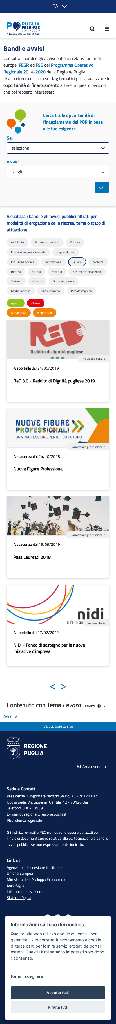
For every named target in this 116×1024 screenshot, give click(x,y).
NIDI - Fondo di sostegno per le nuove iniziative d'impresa (49, 648)
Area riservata (94, 767)
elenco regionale (28, 820)
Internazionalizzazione (25, 891)
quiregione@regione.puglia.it (42, 814)
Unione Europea (20, 873)
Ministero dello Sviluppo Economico (36, 879)
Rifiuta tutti (58, 1007)
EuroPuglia (15, 885)
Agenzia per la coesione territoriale (35, 867)
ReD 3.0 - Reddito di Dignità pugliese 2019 (54, 380)
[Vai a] (21, 29)
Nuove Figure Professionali (39, 468)
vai (102, 187)
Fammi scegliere (27, 976)
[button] (58, 6)
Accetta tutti (58, 992)
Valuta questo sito (58, 726)
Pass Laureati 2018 (32, 557)
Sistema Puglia (19, 898)
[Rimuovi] (99, 706)
